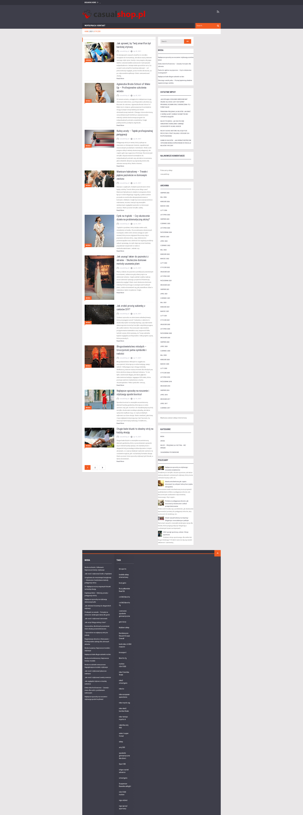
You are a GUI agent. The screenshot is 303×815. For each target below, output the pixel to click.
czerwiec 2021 (165, 298)
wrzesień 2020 (165, 338)
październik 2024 (166, 232)
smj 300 (122, 747)
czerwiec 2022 (165, 245)
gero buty (122, 622)
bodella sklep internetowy (124, 576)
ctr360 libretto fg (124, 604)
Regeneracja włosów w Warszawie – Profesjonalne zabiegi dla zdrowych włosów (97, 641)
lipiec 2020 (163, 346)
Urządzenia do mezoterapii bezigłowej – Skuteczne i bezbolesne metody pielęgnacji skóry (98, 580)
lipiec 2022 (163, 241)
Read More (120, 78)
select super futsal (124, 734)
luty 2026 (163, 210)
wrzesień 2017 (165, 399)
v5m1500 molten (122, 793)
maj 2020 (163, 355)
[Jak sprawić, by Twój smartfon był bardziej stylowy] (99, 52)
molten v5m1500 (122, 665)
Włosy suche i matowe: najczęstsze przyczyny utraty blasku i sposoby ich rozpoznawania (174, 133)
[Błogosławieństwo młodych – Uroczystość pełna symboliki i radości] (99, 356)
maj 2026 (163, 197)
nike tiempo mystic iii (123, 718)
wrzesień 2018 (165, 386)
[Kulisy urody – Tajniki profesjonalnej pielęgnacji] (99, 139)
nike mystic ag (124, 703)
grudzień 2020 (165, 324)
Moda (88, 101)
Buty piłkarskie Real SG (124, 590)
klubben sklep (124, 627)
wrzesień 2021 (165, 285)
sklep (121, 742)
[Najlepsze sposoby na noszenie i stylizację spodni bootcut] (99, 399)
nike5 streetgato (123, 682)
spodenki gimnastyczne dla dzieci (124, 755)
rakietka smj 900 (123, 726)
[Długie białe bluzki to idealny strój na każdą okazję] (99, 437)
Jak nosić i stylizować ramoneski (96, 618)
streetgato (123, 778)
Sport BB (122, 764)
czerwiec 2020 (165, 351)
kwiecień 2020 (165, 359)
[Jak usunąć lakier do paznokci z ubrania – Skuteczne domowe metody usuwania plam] (99, 277)
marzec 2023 (164, 237)
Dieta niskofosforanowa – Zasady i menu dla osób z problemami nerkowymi (97, 690)
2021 (91, 31)
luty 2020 (163, 368)
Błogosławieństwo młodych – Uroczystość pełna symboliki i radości (131, 350)
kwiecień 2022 (165, 254)
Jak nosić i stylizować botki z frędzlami (98, 574)
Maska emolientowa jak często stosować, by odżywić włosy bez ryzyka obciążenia (179, 484)
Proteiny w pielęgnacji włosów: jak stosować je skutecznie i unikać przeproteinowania (176, 503)
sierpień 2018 (164, 390)
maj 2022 (163, 250)
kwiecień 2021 (165, 307)
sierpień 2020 (164, 342)
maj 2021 (163, 302)
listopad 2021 (165, 276)
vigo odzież (123, 800)
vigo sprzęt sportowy (123, 807)
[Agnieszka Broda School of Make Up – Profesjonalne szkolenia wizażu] (99, 93)
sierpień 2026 (164, 193)
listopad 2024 (165, 228)
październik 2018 (166, 381)
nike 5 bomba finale (124, 673)
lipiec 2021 (163, 294)
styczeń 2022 (165, 267)
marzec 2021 (164, 311)
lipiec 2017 (163, 403)
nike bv (121, 689)
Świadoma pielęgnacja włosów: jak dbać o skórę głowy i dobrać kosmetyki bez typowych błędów (175, 114)
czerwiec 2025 (165, 223)
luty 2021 (163, 316)
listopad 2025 (165, 215)
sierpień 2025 (164, 219)
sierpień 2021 (164, 289)
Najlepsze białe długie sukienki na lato (171, 76)
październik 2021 (166, 280)
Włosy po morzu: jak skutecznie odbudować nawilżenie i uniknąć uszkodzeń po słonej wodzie (172, 123)
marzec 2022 (164, 258)
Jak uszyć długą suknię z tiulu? (95, 622)
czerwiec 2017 (165, 408)
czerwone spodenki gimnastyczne (124, 613)
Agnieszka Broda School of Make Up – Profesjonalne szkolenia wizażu (133, 88)
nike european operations (124, 696)
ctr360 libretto (124, 597)
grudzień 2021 (165, 272)
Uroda (88, 60)
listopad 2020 (165, 329)
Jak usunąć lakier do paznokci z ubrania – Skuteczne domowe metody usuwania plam (133, 260)
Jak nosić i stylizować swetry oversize (98, 677)
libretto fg (123, 658)
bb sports (122, 569)
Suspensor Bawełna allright (125, 785)
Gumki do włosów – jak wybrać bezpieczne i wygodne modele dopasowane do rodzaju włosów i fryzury (175, 142)
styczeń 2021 (165, 320)
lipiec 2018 (163, 395)
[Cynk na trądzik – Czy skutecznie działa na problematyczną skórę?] (99, 231)
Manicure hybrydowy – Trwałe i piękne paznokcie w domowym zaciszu (132, 175)
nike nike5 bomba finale (124, 710)
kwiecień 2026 (165, 201)
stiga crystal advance (124, 771)
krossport (122, 652)
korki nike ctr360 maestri (125, 645)
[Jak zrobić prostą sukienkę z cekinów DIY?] (99, 314)
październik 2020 (166, 333)
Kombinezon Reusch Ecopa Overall (124, 635)
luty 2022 (163, 263)
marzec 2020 (164, 364)
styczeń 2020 (165, 373)
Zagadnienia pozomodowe (169, 452)
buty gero (122, 583)
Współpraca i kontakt (95, 25)
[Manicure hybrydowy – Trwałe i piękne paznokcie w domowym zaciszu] (99, 179)
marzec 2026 (164, 206)
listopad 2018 (165, 377)
